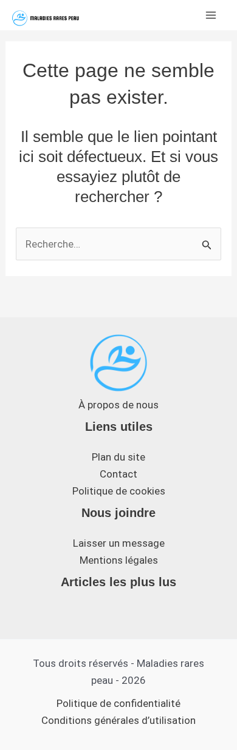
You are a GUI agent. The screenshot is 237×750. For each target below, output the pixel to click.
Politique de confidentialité (118, 703)
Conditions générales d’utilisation (118, 720)
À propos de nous (118, 405)
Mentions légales (119, 560)
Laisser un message (119, 543)
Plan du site (118, 457)
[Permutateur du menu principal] (211, 15)
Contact (118, 474)
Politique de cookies (118, 491)
